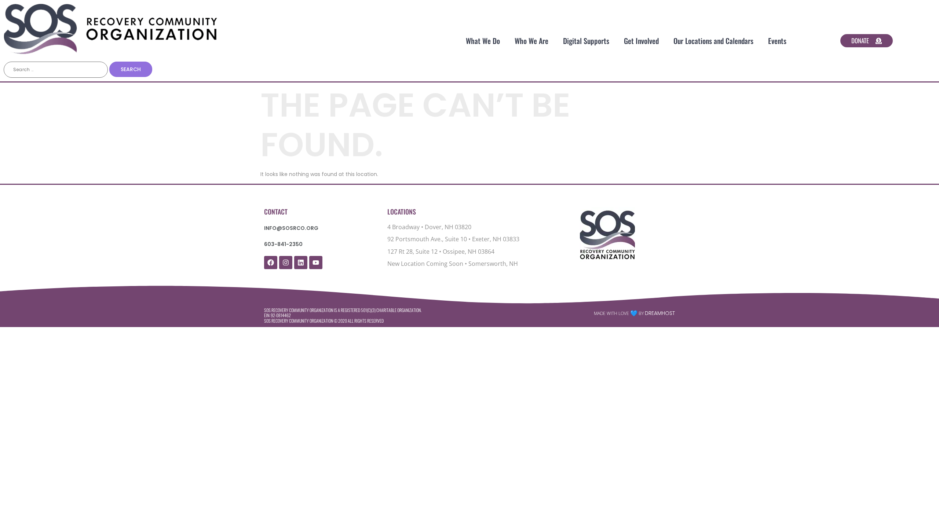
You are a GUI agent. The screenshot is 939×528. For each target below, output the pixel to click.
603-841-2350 (283, 244)
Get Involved (641, 40)
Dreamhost (660, 313)
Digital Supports (586, 40)
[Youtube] (315, 262)
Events (777, 40)
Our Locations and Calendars (713, 40)
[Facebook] (270, 262)
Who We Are (531, 40)
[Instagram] (285, 262)
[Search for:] (56, 70)
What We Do (483, 40)
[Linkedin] (300, 262)
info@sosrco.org (291, 228)
